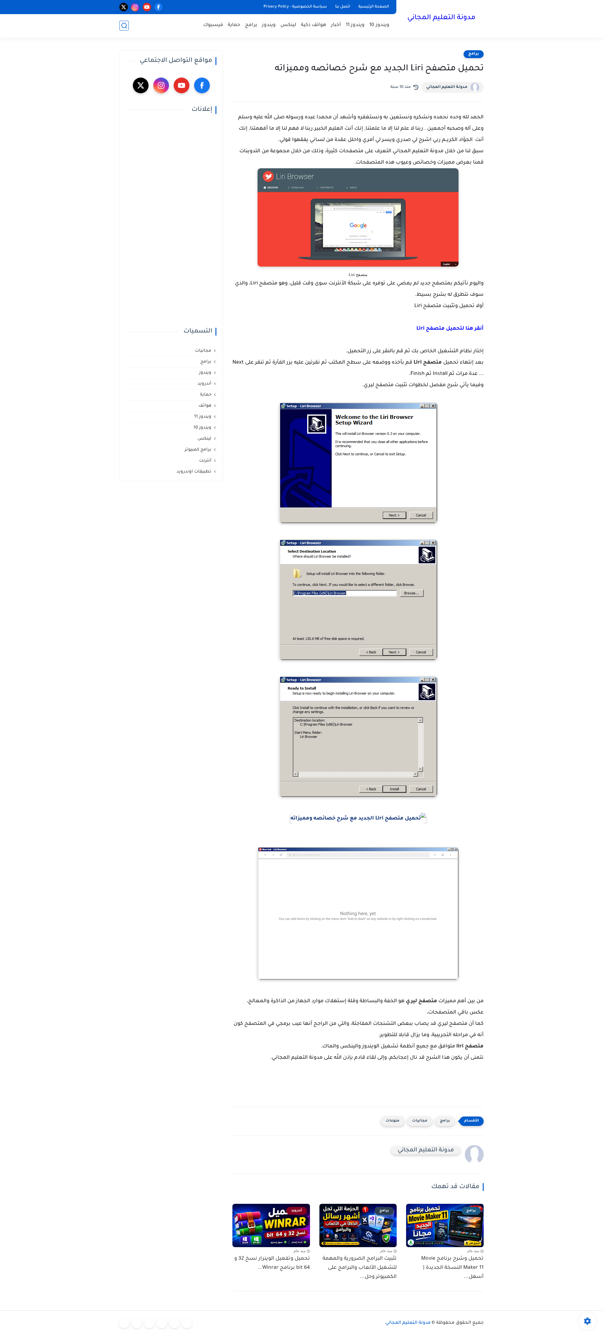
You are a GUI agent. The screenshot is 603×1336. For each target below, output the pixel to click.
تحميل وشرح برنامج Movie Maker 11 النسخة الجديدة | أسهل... (452, 1268)
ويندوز (269, 25)
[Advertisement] (171, 221)
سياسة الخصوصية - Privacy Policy (295, 7)
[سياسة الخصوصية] (174, 1323)
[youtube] (147, 7)
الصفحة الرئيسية (373, 7)
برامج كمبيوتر (198, 449)
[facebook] (158, 7)
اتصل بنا (342, 7)
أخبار (336, 25)
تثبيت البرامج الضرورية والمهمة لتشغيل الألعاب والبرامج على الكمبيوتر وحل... (360, 1268)
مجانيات (419, 1121)
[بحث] (124, 25)
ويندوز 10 (379, 25)
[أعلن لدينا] (136, 1323)
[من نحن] (149, 1323)
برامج (251, 25)
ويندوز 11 (355, 25)
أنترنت (205, 460)
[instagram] (135, 7)
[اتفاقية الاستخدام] (161, 1323)
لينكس (288, 25)
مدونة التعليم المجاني (441, 18)
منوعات (392, 1121)
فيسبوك (213, 25)
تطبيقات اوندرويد (194, 471)
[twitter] (123, 7)
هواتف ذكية (313, 25)
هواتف (204, 405)
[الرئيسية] (187, 1323)
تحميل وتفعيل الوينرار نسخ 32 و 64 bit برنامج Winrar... (272, 1263)
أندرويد (204, 383)
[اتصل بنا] (124, 1323)
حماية (234, 25)
